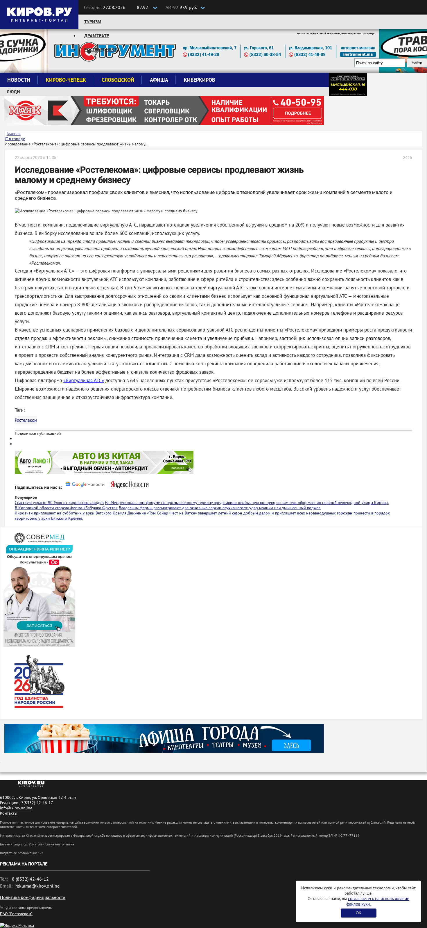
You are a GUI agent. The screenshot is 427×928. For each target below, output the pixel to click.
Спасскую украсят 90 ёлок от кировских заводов (59, 502)
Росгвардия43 (100, 49)
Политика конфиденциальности (32, 897)
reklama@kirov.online (37, 886)
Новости (18, 79)
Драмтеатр (96, 35)
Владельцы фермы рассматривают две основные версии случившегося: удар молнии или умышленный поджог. (220, 507)
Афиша (159, 79)
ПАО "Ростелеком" (16, 913)
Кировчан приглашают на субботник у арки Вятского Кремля (70, 513)
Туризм (92, 21)
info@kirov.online (16, 808)
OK (358, 913)
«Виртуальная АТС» (83, 380)
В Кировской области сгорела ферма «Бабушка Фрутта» (66, 507)
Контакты (8, 813)
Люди (13, 92)
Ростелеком (26, 420)
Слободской (118, 79)
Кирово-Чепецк (66, 79)
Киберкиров (199, 79)
